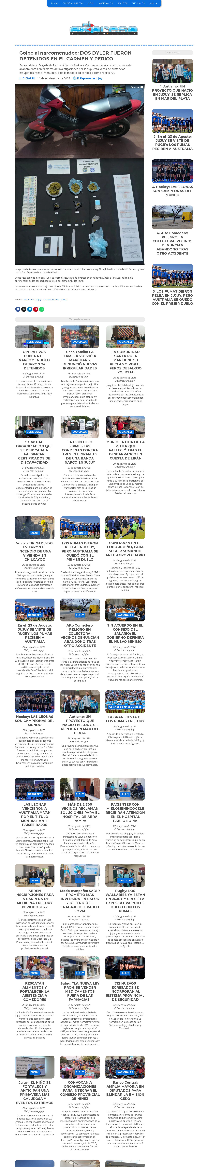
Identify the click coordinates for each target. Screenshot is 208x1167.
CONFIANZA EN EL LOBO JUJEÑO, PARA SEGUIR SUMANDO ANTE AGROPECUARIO (125, 549)
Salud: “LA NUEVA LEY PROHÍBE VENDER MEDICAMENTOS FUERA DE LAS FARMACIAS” (80, 991)
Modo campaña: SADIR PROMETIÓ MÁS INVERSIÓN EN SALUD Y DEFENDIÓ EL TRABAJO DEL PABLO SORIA (80, 901)
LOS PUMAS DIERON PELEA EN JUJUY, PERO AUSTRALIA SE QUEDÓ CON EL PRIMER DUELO (80, 551)
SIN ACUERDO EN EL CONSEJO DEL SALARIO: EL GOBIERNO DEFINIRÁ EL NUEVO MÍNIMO (125, 633)
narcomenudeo (51, 299)
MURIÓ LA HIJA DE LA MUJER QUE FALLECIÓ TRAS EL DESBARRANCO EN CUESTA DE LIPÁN (125, 450)
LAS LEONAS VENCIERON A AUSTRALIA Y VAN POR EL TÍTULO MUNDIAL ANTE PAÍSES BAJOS (35, 814)
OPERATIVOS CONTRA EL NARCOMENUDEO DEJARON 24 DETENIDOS (34, 360)
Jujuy (38, 299)
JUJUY (90, 3)
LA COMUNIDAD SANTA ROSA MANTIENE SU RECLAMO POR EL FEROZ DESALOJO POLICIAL (126, 362)
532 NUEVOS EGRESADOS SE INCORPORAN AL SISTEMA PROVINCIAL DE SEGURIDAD (125, 991)
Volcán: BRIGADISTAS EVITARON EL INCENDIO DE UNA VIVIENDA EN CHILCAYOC (34, 551)
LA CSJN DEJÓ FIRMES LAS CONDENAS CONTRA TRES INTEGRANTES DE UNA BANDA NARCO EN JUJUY (80, 452)
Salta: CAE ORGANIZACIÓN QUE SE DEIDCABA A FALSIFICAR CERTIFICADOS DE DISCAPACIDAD (34, 452)
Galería (134, 87)
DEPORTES (79, 533)
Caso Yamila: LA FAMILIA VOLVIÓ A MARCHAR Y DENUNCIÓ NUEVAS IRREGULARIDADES (80, 360)
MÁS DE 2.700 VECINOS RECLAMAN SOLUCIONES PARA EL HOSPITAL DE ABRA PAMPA (80, 812)
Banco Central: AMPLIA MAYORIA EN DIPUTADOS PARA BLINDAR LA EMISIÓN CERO (125, 1091)
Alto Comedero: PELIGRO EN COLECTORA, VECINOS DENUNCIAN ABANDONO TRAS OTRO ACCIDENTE (80, 635)
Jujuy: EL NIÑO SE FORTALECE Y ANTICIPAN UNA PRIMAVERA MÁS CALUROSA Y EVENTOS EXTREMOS (34, 1093)
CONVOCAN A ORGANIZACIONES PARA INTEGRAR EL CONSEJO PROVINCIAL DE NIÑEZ (80, 1091)
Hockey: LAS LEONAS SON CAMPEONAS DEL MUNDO (34, 721)
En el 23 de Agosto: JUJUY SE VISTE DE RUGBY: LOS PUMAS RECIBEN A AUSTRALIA (34, 633)
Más (151, 3)
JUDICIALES (138, 3)
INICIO (54, 3)
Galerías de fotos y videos (125, 707)
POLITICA (122, 3)
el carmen (29, 299)
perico (64, 299)
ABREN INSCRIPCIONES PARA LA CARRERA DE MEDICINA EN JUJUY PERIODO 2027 (34, 899)
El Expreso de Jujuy (89, 78)
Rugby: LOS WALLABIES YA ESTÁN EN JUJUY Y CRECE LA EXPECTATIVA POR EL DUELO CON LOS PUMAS (125, 901)
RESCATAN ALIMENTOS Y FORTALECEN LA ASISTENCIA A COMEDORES (34, 991)
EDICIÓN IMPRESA (73, 3)
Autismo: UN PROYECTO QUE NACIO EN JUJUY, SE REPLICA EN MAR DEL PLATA (80, 725)
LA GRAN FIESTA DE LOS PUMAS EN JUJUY (125, 719)
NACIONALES (106, 3)
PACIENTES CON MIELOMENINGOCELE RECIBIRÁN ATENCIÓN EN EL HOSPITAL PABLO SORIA (125, 812)
